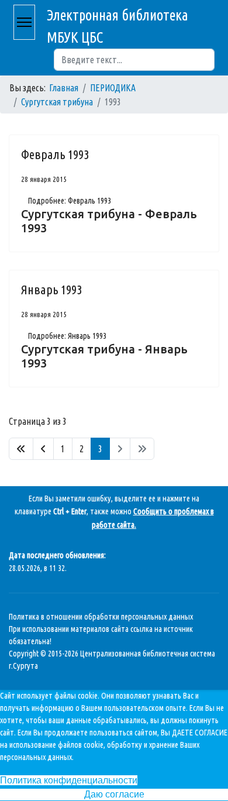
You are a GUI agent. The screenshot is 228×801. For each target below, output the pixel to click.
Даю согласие (114, 794)
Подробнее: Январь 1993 (67, 336)
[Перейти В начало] (21, 449)
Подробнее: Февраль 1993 (69, 200)
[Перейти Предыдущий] (43, 449)
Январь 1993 (51, 289)
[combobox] (134, 60)
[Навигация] (24, 22)
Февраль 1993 (55, 154)
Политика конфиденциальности (68, 780)
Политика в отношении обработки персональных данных (101, 616)
